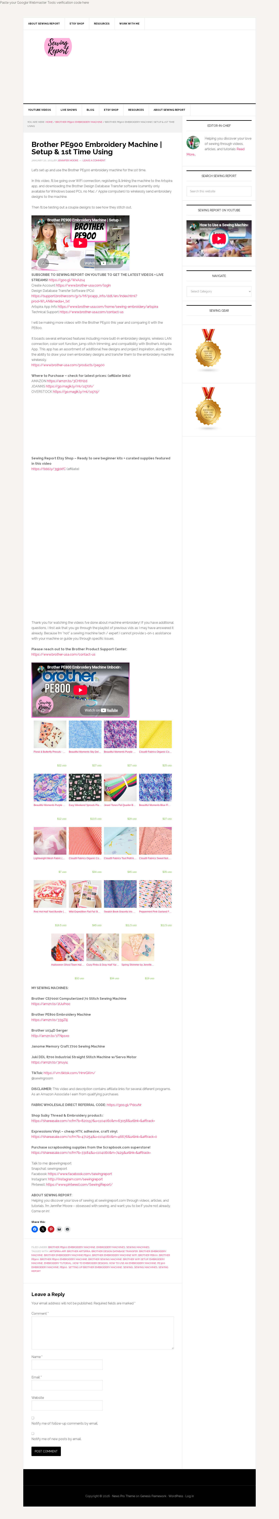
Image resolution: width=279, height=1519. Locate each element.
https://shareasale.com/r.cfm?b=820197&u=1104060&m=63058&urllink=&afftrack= (93, 1121)
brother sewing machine (105, 1259)
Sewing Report (58, 47)
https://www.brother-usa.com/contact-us (92, 312)
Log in (189, 1496)
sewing (128, 1267)
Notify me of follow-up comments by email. (64, 1423)
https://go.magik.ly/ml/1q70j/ (76, 392)
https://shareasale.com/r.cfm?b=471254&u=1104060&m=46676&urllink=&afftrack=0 (94, 1137)
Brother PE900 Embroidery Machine (71, 1247)
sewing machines (145, 1267)
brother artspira (78, 1251)
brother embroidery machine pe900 (67, 1255)
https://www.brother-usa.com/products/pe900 (68, 365)
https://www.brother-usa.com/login (83, 285)
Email (36, 1377)
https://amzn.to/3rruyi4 (49, 1062)
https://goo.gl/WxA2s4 (67, 280)
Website (37, 1398)
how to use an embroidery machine (132, 1263)
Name (36, 1357)
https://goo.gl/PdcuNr (124, 1105)
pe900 (63, 1267)
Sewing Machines (137, 1247)
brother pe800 (148, 1255)
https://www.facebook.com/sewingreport (80, 1174)
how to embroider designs (90, 1263)
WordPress (176, 1496)
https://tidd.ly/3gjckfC (48, 469)
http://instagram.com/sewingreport (75, 1179)
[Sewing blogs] (208, 429)
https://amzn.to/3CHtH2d (67, 381)
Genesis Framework (153, 1496)
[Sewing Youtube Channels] (208, 371)
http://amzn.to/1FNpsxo (50, 1036)
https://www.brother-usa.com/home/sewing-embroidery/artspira (108, 307)
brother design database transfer (115, 1251)
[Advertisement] (170, 66)
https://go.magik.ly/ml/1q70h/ (70, 386)
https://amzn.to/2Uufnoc (50, 1004)
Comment (40, 1313)
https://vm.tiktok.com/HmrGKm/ (69, 1073)
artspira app (57, 1251)
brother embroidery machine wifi (114, 1255)
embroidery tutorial (57, 1263)
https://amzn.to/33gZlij (49, 1020)
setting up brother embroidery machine (95, 1267)
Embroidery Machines (110, 1247)
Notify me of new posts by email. (56, 1439)
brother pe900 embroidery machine (63, 1259)
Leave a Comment (94, 160)
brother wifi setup (135, 1259)
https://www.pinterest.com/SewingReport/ (79, 1185)
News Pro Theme (123, 1496)
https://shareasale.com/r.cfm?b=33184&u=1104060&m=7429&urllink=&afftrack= (91, 1153)
